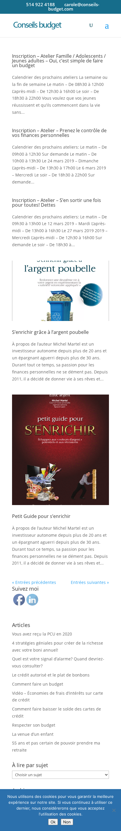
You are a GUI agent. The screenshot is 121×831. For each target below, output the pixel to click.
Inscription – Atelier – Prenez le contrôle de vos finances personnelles (59, 132)
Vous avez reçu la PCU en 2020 (42, 634)
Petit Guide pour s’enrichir (41, 516)
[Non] (114, 810)
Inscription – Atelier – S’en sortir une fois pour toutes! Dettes (56, 202)
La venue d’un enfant (32, 734)
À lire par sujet (30, 765)
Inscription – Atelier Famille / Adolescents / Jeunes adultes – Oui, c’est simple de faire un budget (59, 61)
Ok (53, 822)
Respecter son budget (33, 725)
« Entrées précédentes (34, 582)
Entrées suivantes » (90, 582)
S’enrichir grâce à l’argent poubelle (50, 332)
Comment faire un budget (37, 684)
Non (67, 822)
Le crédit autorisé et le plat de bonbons (51, 675)
